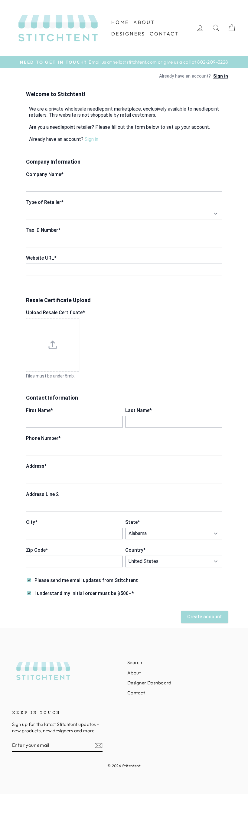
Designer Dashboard (149, 683)
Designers (128, 34)
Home (120, 22)
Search (134, 662)
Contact (164, 34)
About (144, 22)
